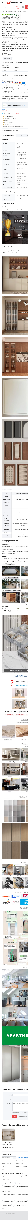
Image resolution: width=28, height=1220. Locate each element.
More (3, 1208)
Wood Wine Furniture (22, 1201)
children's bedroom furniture (8, 1161)
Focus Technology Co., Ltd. (19, 1213)
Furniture (8, 11)
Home (3, 11)
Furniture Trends (7, 1205)
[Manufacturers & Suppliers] (14, 2)
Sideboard (25, 11)
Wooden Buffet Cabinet (8, 1186)
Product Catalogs (23, 1157)
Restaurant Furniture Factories (10, 1198)
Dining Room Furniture (16, 11)
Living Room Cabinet (21, 1166)
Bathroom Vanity (6, 1163)
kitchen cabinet (19, 1163)
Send (15, 1116)
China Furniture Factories (9, 1194)
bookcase (4, 1166)
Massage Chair (19, 1161)
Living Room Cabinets (8, 1183)
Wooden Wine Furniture (8, 1201)
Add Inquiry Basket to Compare (10, 130)
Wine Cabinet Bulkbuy (19, 1205)
